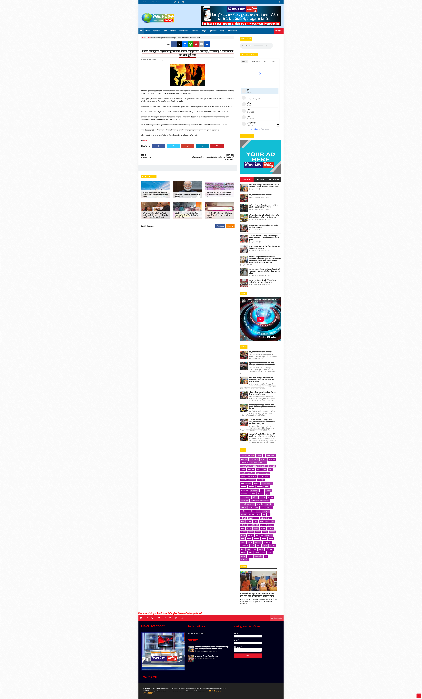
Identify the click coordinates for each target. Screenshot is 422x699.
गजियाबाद (268, 490)
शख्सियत (265, 546)
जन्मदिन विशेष (244, 501)
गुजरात (267, 494)
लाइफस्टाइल (258, 542)
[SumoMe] (207, 44)
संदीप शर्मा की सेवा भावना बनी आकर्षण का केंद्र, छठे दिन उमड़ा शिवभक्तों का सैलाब (262, 393)
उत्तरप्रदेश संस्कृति (267, 483)
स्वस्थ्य (257, 553)
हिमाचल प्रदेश (258, 556)
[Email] (201, 44)
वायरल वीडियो (244, 546)
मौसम (242, 539)
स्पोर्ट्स (250, 553)
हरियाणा (250, 556)
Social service (254, 459)
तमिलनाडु (266, 511)
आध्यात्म (243, 476)
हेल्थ (266, 556)
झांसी (262, 507)
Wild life (263, 459)
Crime (259, 455)
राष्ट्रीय (271, 539)
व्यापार (258, 546)
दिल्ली (258, 514)
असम (264, 469)
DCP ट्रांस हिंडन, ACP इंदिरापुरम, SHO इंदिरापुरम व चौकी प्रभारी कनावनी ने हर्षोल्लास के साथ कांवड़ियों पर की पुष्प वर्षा (264, 237)
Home (144, 37)
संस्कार (254, 549)
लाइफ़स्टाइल (267, 542)
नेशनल (149, 37)
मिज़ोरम (243, 535)
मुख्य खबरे (250, 535)
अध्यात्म (243, 469)
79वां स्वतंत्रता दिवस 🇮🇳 (247, 455)
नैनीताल (263, 518)
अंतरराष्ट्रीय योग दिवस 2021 (249, 466)
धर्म (268, 514)
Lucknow (244, 459)
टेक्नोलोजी (252, 511)
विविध (252, 546)
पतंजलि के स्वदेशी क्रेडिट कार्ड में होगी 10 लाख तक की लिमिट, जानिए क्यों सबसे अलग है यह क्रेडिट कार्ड (219, 215)
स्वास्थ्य (269, 553)
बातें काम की (264, 525)
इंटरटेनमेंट (243, 480)
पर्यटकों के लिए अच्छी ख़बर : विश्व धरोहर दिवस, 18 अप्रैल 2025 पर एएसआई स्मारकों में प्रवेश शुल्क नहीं (155, 194)
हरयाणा (243, 556)
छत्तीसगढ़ (262, 497)
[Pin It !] (217, 146)
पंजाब (255, 521)
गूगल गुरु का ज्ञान (245, 497)
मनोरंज (251, 532)
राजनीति (249, 539)
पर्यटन (261, 521)
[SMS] (185, 44)
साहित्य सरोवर (269, 549)
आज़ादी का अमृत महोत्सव (263, 473)
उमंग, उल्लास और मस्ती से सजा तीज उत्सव (260, 195)
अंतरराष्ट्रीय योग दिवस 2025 (267, 466)
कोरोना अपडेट (244, 490)
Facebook (220, 226)
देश (264, 514)
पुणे (273, 521)
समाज (248, 549)
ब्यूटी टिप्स (270, 528)
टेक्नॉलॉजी (269, 507)
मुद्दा (257, 535)
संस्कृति (261, 549)
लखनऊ (250, 542)
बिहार (242, 528)
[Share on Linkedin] (202, 146)
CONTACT (151, 2)
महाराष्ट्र (265, 532)
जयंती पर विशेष (269, 504)
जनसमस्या (270, 497)
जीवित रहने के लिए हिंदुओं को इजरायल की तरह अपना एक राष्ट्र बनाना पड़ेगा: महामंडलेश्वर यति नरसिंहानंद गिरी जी (264, 185)
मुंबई (262, 535)
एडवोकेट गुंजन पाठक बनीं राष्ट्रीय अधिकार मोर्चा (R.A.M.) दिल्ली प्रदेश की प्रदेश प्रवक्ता (264, 247)
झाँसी (256, 507)
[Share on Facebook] (158, 146)
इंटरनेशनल (252, 480)
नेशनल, (161, 60)
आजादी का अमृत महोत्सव (247, 473)
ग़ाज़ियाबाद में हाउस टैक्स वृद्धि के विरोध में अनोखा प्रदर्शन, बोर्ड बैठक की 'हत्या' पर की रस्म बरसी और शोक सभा (264, 216)
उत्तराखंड (243, 487)
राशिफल (264, 539)
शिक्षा (242, 549)
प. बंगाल (249, 521)
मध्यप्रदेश (243, 532)
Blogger (230, 226)
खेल (262, 490)
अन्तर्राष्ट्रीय (251, 469)
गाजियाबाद (244, 494)
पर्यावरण (267, 521)
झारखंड (251, 507)
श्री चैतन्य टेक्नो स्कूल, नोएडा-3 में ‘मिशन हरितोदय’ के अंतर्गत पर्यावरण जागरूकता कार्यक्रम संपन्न (263, 281)
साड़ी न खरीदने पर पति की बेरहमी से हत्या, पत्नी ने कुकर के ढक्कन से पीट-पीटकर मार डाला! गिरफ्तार (262, 435)
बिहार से (249, 528)
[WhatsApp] (190, 44)
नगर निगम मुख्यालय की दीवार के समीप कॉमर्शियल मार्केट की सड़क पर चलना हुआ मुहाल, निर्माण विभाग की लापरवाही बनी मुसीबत (264, 271)
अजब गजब (272, 459)
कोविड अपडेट (254, 490)
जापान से (243, 507)
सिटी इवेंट (243, 553)
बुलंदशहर (256, 528)
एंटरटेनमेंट (259, 487)
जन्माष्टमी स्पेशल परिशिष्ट (247, 504)
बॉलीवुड (263, 528)
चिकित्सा (255, 497)
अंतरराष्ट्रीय (244, 462)
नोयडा (242, 521)
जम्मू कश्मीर (260, 504)
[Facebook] (174, 44)
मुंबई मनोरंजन (269, 535)
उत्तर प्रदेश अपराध (246, 483)
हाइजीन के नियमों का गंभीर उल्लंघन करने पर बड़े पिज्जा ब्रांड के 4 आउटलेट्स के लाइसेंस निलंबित (263, 206)
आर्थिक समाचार (252, 476)
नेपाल (250, 518)
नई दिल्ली (243, 518)
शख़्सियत (272, 546)
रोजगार (243, 542)
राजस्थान (256, 539)
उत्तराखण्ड (251, 487)
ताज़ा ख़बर (252, 514)
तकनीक (259, 511)
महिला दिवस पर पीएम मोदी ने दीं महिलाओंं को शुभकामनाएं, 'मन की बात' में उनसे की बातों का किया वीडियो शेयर (186, 215)
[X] (179, 44)
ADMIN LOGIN (159, 2)
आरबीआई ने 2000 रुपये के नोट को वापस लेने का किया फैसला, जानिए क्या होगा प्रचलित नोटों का (219, 194)
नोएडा (269, 518)
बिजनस (271, 525)
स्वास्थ (263, 553)
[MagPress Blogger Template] (157, 16)
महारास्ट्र (272, 532)
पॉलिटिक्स (243, 525)
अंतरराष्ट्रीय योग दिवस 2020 (258, 462)
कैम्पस (266, 487)
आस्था (267, 476)
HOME (144, 2)
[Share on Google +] (187, 146)
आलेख (261, 476)
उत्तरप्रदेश (256, 483)
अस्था (270, 469)
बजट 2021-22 (253, 525)
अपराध (258, 469)
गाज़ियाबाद (252, 494)
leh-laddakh (271, 455)
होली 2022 (244, 559)
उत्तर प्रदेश (261, 480)
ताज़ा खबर (243, 514)
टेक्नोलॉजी (243, 511)
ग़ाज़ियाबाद (260, 494)
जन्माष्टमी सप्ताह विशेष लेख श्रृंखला (260, 501)
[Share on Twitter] (173, 146)
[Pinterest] (196, 44)
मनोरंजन (258, 532)
